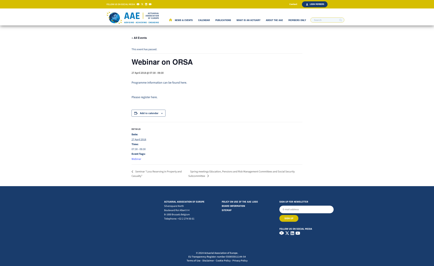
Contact (293, 4)
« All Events (139, 38)
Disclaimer (208, 260)
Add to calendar (149, 113)
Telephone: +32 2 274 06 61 (179, 219)
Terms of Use (194, 260)
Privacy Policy (240, 260)
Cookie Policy (223, 260)
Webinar (136, 159)
